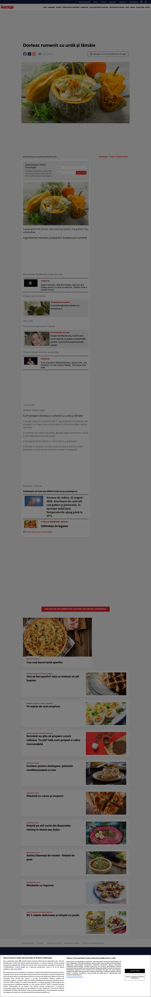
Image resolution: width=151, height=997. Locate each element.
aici (30, 984)
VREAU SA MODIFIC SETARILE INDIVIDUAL (135, 977)
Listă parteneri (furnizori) (74, 977)
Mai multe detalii (16, 969)
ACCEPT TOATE (135, 971)
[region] (75, 976)
